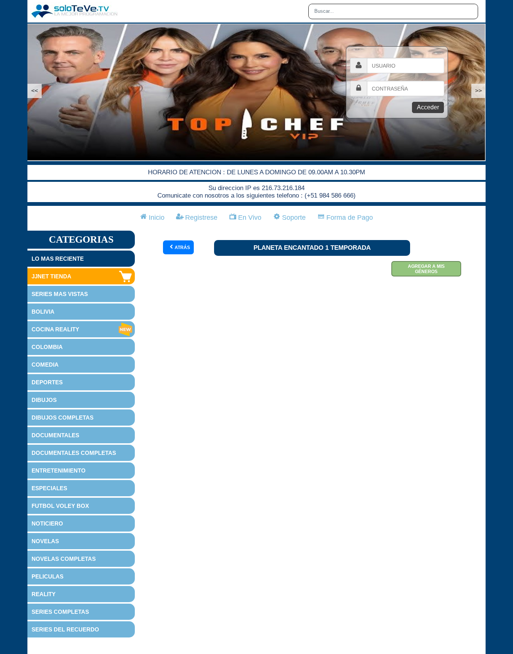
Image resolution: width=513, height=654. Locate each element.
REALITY (44, 594)
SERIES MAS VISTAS (60, 294)
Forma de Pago (348, 217)
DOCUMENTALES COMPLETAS (74, 453)
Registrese (200, 217)
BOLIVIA (43, 311)
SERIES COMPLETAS (60, 612)
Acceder (428, 107)
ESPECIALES (49, 488)
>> (478, 91)
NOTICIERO (47, 523)
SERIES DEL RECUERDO (65, 629)
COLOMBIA (47, 347)
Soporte (293, 217)
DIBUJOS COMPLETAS (63, 417)
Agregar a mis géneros (426, 269)
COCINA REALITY (55, 329)
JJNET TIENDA (51, 276)
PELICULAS (47, 576)
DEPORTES (47, 382)
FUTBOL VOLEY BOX (60, 506)
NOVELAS (45, 541)
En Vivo (248, 217)
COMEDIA (45, 364)
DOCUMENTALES (55, 435)
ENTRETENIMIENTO (59, 470)
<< (34, 91)
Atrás (182, 247)
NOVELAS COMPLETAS (64, 559)
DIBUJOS (44, 400)
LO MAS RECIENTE (58, 258)
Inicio (155, 217)
